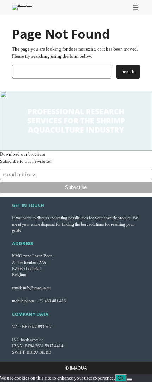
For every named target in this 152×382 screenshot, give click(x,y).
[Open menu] (135, 7)
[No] (129, 379)
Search (128, 71)
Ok (121, 378)
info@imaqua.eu (37, 288)
